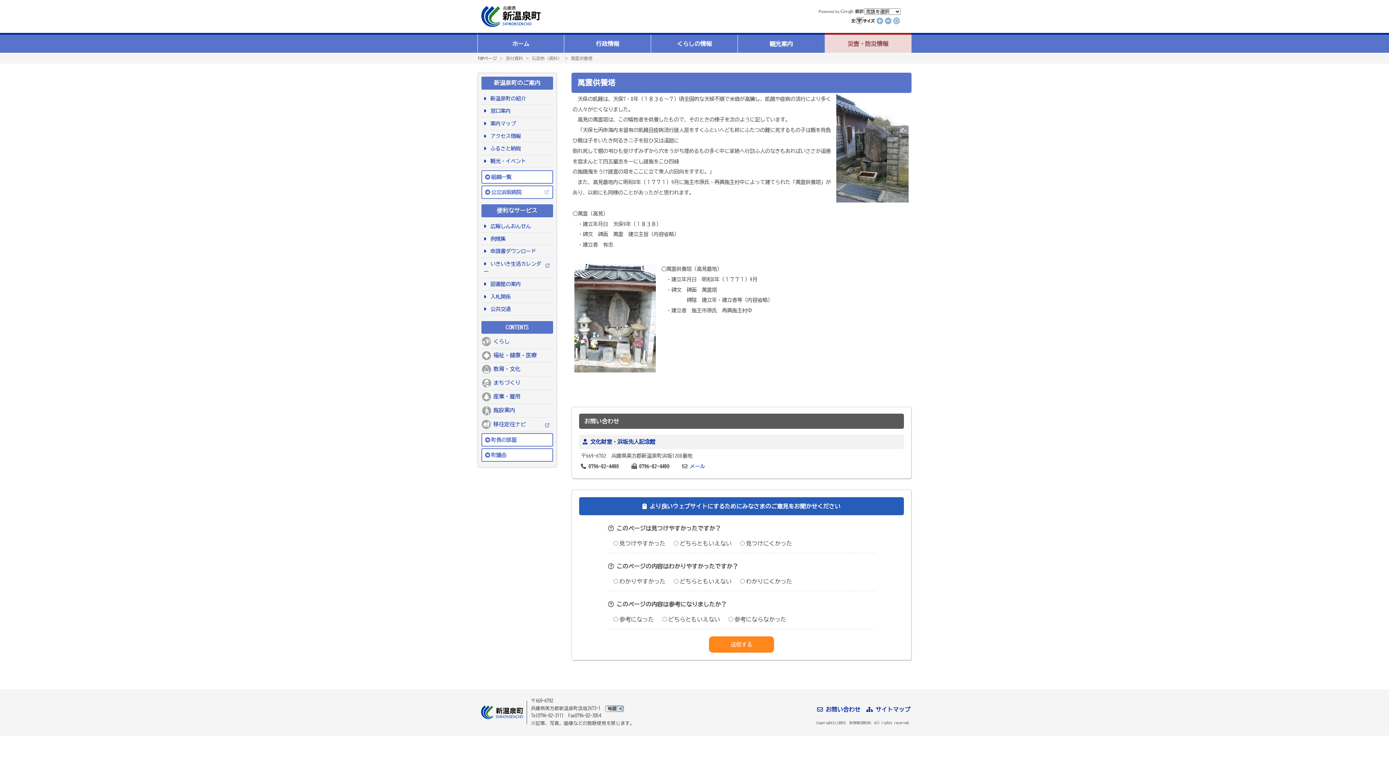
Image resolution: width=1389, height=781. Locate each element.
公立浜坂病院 (506, 192)
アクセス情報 (504, 136)
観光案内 (781, 44)
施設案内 (504, 410)
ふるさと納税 (504, 148)
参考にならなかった (760, 619)
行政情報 (607, 44)
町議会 (498, 455)
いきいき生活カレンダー (512, 267)
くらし (501, 341)
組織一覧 (501, 177)
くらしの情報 (694, 44)
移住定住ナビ (509, 424)
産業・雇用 (507, 396)
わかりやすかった (642, 581)
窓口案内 (499, 111)
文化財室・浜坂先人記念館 (622, 441)
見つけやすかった (642, 543)
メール (697, 466)
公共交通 (499, 309)
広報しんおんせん (509, 226)
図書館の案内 (504, 284)
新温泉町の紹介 (507, 98)
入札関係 (499, 296)
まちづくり (507, 382)
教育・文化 (507, 369)
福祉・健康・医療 (515, 355)
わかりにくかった (769, 581)
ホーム (521, 44)
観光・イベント (507, 161)
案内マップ (502, 123)
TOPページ (487, 58)
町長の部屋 (504, 440)
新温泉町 (510, 16)
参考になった (636, 619)
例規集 (497, 239)
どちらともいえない (706, 543)
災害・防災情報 (868, 44)
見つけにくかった (769, 543)
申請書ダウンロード (512, 251)
